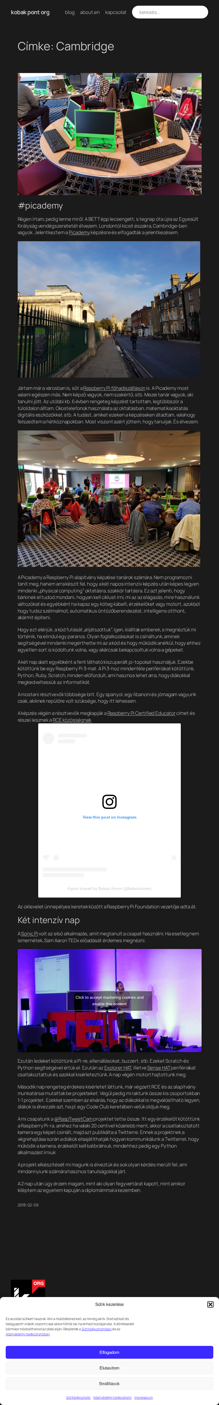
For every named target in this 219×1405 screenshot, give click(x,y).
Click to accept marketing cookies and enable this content (110, 1000)
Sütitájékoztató (78, 1397)
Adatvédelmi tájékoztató (112, 1397)
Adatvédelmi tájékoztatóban (28, 1334)
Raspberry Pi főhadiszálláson (114, 388)
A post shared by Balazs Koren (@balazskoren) (110, 888)
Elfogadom (109, 1352)
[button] (210, 1304)
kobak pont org (30, 12)
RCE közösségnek (72, 720)
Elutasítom (109, 1368)
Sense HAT (158, 1067)
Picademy (79, 232)
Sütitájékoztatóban (97, 1329)
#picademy (40, 205)
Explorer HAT (117, 1067)
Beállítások (109, 1383)
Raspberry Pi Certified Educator (142, 713)
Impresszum (143, 1397)
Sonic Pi (29, 933)
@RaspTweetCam (73, 1118)
